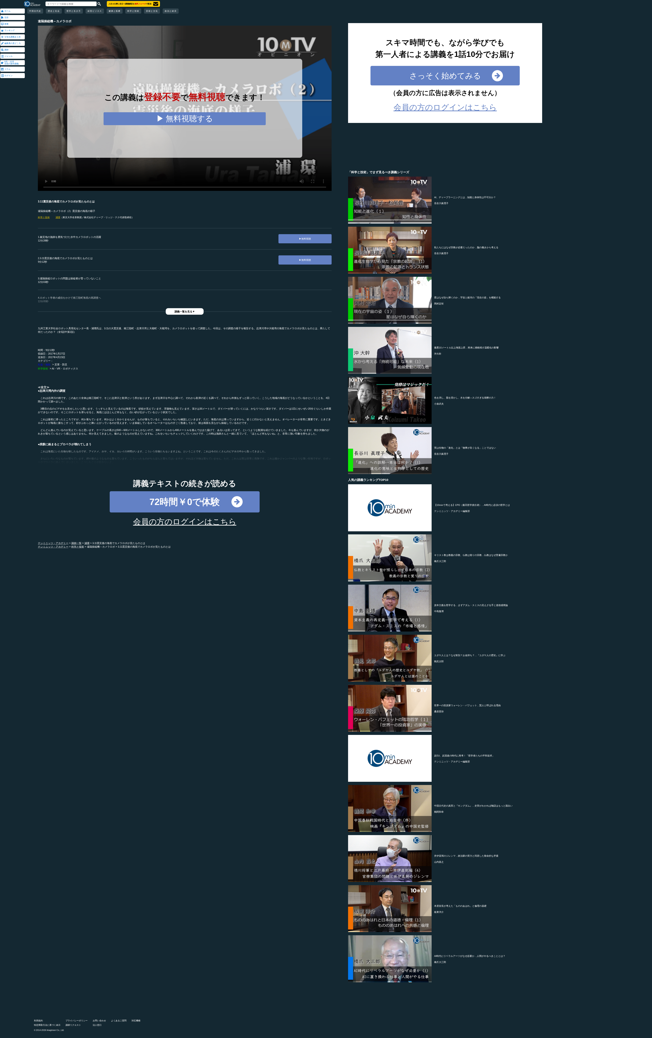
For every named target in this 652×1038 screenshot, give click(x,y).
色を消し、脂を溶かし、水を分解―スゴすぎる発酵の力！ (465, 397)
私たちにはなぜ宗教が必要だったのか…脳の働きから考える (466, 247)
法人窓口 (97, 1025)
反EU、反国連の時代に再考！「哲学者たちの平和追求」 (464, 755)
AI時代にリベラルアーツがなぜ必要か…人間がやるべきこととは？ (469, 956)
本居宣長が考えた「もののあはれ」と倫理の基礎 (460, 906)
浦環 (58, 217)
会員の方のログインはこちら (184, 521)
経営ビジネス (95, 11)
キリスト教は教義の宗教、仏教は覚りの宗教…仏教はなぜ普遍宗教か (471, 555)
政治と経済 (171, 11)
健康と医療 (115, 11)
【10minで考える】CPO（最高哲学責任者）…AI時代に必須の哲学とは (472, 505)
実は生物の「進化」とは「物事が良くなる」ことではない (465, 447)
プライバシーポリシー (77, 1020)
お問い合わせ (99, 1020)
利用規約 (38, 1020)
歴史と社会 (54, 11)
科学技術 (43, 368)
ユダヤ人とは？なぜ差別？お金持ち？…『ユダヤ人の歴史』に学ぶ (469, 655)
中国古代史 (35, 11)
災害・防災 (61, 364)
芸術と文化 (152, 11)
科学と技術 (133, 11)
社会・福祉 (44, 364)
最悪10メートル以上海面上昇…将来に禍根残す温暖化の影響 (466, 347)
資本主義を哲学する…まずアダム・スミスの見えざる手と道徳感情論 (471, 605)
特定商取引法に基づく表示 (47, 1025)
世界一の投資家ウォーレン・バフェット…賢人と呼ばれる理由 (467, 705)
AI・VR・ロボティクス (65, 368)
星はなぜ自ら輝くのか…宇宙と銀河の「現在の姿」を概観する (467, 297)
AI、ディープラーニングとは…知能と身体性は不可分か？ (465, 197)
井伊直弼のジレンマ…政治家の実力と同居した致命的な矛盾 (466, 855)
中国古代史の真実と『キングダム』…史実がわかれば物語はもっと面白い (473, 805)
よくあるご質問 (118, 1020)
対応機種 (136, 1020)
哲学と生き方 (74, 11)
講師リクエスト (73, 1025)
